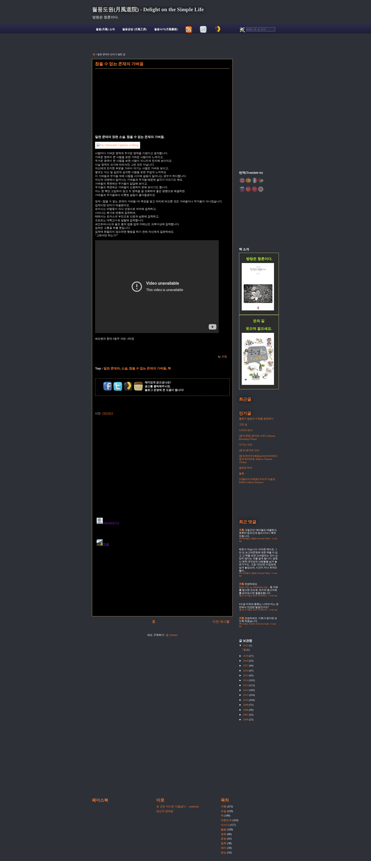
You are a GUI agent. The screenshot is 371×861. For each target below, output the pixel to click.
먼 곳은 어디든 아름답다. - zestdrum (177, 806)
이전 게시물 (221, 622)
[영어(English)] (242, 180)
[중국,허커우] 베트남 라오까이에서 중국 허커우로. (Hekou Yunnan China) (258, 458)
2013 (246, 685)
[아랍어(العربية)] (261, 180)
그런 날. (243, 424)
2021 (246, 645)
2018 (246, 660)
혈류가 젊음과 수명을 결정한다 (256, 418)
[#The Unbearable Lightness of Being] (117, 145)
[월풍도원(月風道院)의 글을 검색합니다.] (257, 29)
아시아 (225, 824)
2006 (246, 719)
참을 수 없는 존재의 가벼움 (119, 64)
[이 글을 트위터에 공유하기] (118, 386)
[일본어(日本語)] (261, 189)
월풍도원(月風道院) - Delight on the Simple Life (148, 9)
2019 (246, 655)
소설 (124, 368)
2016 (246, 670)
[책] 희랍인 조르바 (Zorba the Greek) (254, 624)
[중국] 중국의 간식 (249, 450)
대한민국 (226, 820)
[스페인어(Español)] (248, 180)
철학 (223, 843)
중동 (223, 838)
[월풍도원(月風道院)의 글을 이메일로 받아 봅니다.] (203, 29)
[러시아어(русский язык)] (242, 189)
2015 (246, 675)
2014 (246, 680)
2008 (246, 709)
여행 (223, 806)
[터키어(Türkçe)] (248, 189)
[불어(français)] (254, 180)
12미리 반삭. (246, 430)
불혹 (241, 473)
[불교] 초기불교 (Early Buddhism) (253, 595)
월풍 (223, 829)
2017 (246, 665)
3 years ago (273, 595)
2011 (246, 695)
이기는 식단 (245, 444)
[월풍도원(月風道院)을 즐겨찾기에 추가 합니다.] (218, 29)
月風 (224, 356)
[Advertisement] (162, 104)
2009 (246, 704)
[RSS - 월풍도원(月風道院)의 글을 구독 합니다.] (189, 29)
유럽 (223, 811)
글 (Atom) (171, 635)
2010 (246, 700)
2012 (246, 690)
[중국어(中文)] (254, 189)
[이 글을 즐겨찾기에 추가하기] (128, 386)
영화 (223, 834)
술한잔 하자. (246, 467)
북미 (223, 847)
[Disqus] (162, 464)
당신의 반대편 (164, 811)
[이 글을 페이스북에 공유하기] (107, 386)
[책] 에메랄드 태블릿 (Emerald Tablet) (254, 538)
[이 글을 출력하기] (138, 386)
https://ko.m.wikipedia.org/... (254, 587)
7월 (244, 649)
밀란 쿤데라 (112, 368)
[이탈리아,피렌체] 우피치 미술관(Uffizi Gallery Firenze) (257, 481)
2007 (246, 714)
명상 (223, 852)
